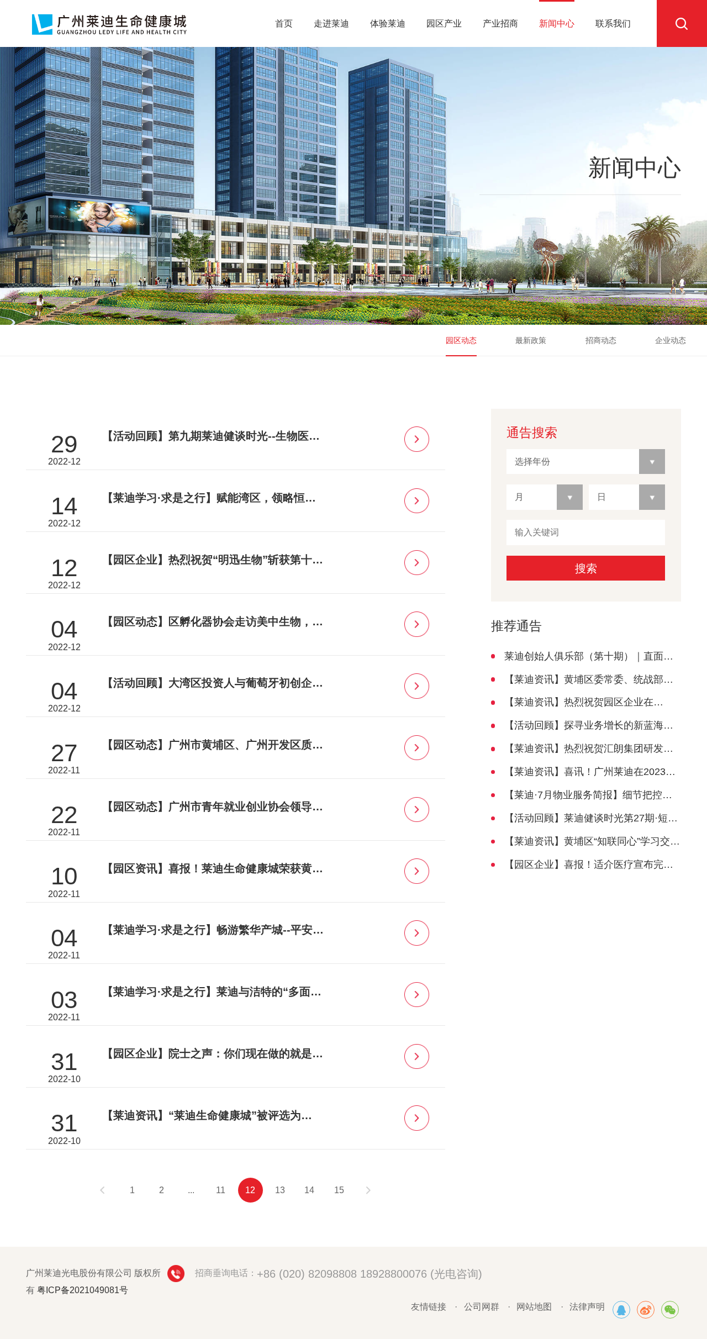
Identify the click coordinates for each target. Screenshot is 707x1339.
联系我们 (613, 23)
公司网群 (481, 1306)
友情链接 (428, 1306)
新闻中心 (556, 23)
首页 (284, 23)
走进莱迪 (331, 23)
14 (309, 1190)
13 (280, 1190)
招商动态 (600, 340)
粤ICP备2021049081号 (82, 1290)
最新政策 (530, 340)
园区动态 (461, 340)
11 (220, 1190)
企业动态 (670, 340)
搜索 (586, 568)
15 (339, 1190)
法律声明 (587, 1306)
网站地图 (534, 1306)
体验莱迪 (387, 23)
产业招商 (500, 23)
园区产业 (444, 23)
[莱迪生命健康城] (621, 1310)
